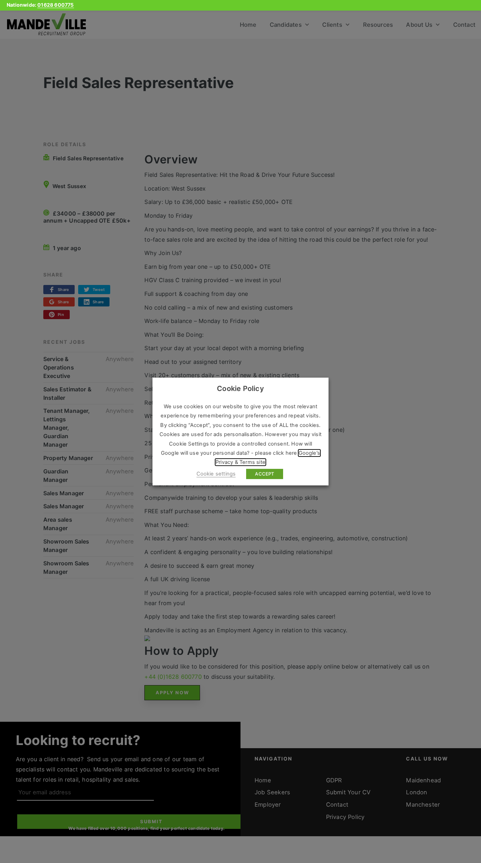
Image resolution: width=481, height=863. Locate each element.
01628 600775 (55, 5)
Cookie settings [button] (216, 474)
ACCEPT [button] (264, 474)
